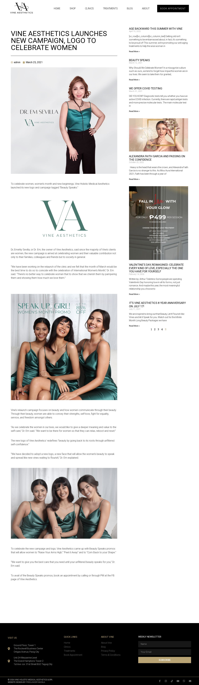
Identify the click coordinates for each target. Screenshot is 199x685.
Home (57, 8)
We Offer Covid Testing (145, 88)
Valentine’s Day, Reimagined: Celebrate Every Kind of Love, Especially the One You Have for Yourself (156, 268)
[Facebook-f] (160, 681)
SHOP (73, 8)
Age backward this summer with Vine (156, 28)
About (145, 8)
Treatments (110, 8)
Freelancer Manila (35, 682)
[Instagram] (166, 681)
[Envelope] (190, 681)
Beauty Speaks (139, 60)
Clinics (89, 8)
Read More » (134, 51)
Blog (130, 8)
